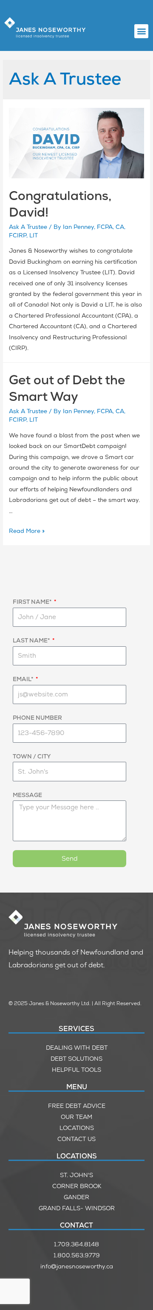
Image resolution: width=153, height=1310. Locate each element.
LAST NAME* (32, 640)
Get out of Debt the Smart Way (67, 388)
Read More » (27, 531)
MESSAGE (27, 795)
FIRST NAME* (33, 602)
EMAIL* (23, 679)
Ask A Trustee (28, 227)
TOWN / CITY (32, 756)
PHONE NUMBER (37, 717)
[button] (141, 31)
